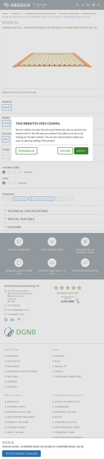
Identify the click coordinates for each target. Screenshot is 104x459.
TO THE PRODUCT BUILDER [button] (21, 453)
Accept (81, 150)
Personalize (26, 150)
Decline (65, 150)
